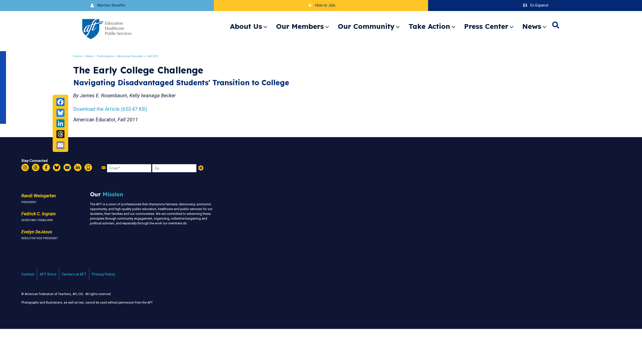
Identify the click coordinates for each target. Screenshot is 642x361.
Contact (27, 274)
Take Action (429, 26)
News (531, 26)
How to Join (325, 5)
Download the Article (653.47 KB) (110, 109)
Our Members (300, 26)
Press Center (486, 26)
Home (77, 56)
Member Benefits (111, 5)
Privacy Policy (103, 274)
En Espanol (539, 5)
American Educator (130, 56)
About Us (246, 26)
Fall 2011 (152, 56)
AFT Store (48, 274)
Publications (105, 56)
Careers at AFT (74, 274)
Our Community (366, 26)
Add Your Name (200, 167)
